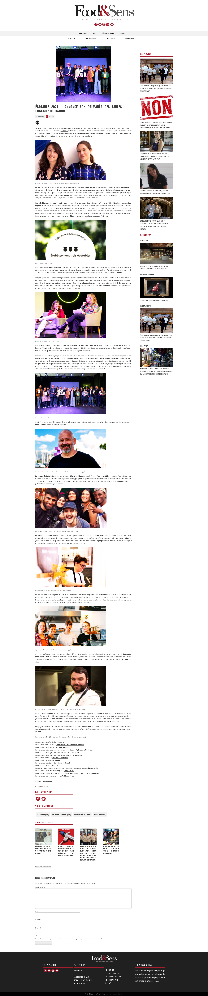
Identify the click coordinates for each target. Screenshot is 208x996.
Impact (119, 208)
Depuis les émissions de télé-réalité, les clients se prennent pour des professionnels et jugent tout (155, 192)
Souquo (57, 760)
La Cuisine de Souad (62, 763)
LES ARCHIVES (111, 39)
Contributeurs (129, 39)
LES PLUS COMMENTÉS (91, 39)
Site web (38, 928)
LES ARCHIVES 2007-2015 (113, 976)
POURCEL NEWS (79, 983)
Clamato (75, 752)
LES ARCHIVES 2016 (111, 980)
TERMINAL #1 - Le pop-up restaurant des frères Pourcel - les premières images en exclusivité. (154, 267)
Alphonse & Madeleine (84, 750)
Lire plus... (157, 981)
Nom (37, 911)
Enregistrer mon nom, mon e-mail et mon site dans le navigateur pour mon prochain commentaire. (70, 939)
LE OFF (94, 33)
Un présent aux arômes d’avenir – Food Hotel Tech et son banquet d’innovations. (111, 849)
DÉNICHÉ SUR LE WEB (108, 33)
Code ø (61, 742)
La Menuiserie (77, 755)
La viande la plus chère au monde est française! (154, 300)
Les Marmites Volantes (75, 768)
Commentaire (40, 887)
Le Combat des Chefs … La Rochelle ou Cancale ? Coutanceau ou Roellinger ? (43, 849)
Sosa (57, 765)
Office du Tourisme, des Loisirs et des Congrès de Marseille (77, 773)
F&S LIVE (122, 33)
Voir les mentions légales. (114, 994)
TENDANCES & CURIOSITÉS (83, 980)
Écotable (48, 781)
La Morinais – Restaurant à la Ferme (70, 745)
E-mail (38, 919)
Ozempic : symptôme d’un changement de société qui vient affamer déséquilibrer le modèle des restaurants (66, 851)
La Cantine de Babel (60, 758)
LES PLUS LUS (71, 39)
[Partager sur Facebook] (38, 801)
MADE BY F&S (83, 33)
